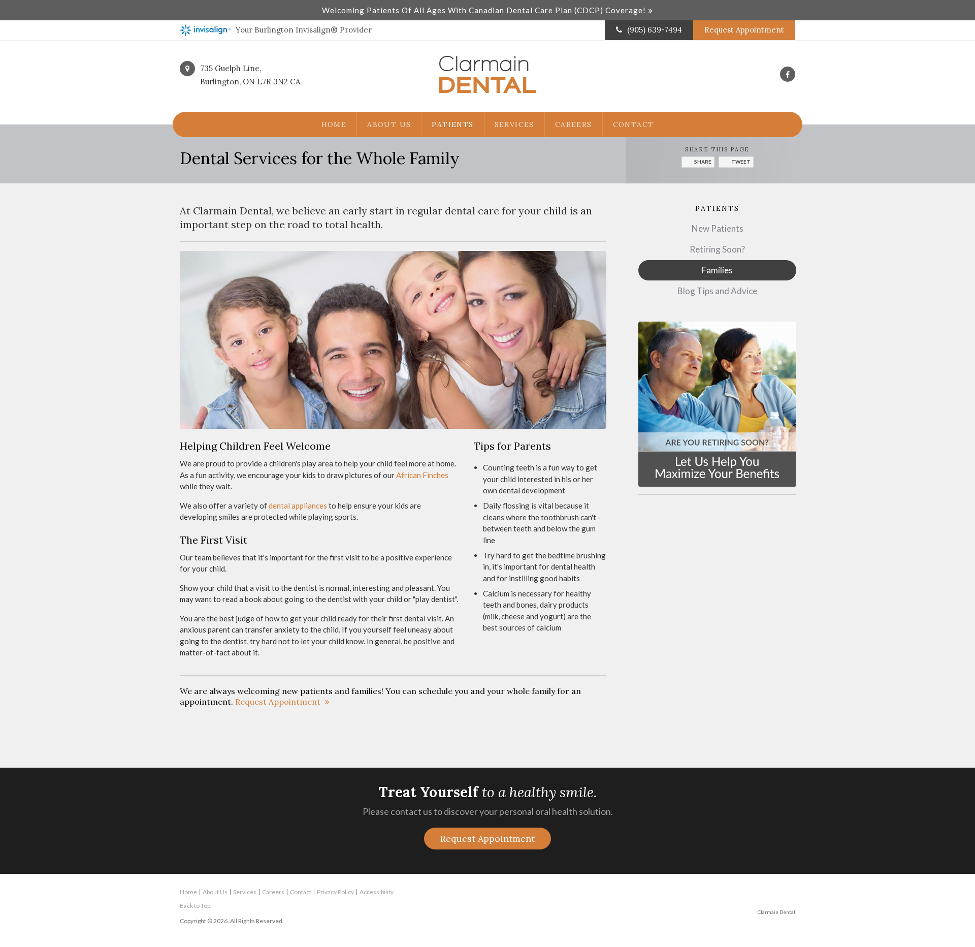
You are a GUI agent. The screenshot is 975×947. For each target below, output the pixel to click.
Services (514, 124)
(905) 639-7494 (654, 30)
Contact (633, 124)
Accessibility (377, 892)
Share (702, 162)
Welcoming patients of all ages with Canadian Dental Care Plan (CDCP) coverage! (484, 10)
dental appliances (298, 505)
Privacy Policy (335, 892)
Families (717, 270)
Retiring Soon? (717, 249)
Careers (573, 124)
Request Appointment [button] (744, 30)
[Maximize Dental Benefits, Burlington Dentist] (717, 403)
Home (334, 124)
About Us (389, 124)
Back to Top (195, 905)
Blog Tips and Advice (717, 291)
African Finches (422, 475)
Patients (452, 124)
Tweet (741, 162)
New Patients (717, 228)
